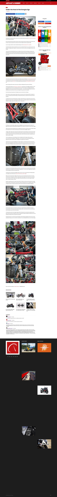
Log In (43, 3)
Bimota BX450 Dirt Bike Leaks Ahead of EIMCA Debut (20, 299)
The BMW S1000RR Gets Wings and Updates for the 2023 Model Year (30, 310)
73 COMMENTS (14, 11)
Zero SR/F (13, 81)
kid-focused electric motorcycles (30, 81)
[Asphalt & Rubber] (13, 3)
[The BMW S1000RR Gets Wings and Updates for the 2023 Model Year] (31, 305)
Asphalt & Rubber (16, 286)
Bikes (6, 7)
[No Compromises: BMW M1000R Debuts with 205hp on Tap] (10, 305)
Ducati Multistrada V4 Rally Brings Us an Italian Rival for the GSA (20, 310)
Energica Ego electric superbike (27, 44)
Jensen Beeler (8, 11)
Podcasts (31, 3)
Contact (39, 3)
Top (50, 495)
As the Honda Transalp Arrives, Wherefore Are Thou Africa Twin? (17, 0)
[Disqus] (21, 325)
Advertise (35, 3)
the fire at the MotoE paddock (32, 38)
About (24, 3)
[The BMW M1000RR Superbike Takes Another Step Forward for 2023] (31, 295)
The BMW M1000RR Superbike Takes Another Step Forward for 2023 (30, 300)
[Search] (51, 3)
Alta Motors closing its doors (18, 86)
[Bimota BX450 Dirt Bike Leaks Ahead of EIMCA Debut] (20, 295)
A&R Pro (27, 3)
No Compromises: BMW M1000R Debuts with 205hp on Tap (10, 310)
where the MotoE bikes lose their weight (21, 173)
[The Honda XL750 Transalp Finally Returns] (10, 295)
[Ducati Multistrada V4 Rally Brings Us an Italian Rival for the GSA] (20, 305)
